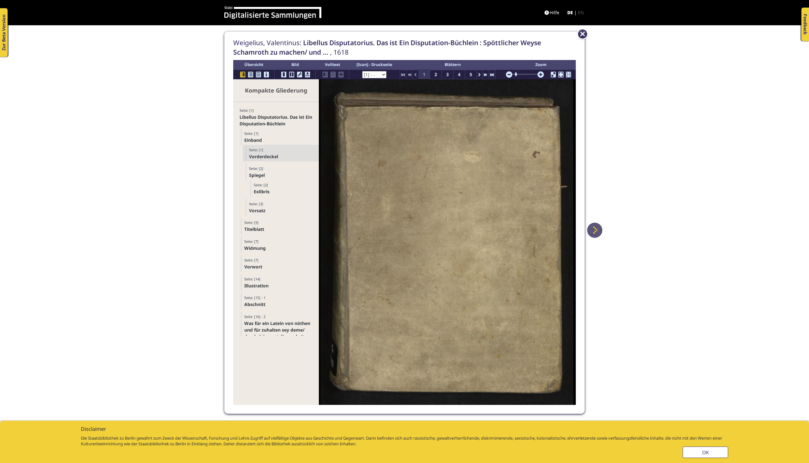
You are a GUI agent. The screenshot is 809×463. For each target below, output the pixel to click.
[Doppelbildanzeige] (291, 74)
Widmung (255, 248)
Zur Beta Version (4, 33)
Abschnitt (254, 304)
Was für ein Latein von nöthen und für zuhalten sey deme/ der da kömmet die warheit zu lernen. (277, 333)
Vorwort (253, 267)
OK (705, 452)
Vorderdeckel (263, 156)
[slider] (518, 74)
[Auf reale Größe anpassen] (568, 74)
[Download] (307, 74)
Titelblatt (254, 229)
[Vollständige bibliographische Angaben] (266, 74)
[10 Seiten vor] (485, 74)
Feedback (805, 24)
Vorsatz (257, 210)
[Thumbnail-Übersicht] (258, 74)
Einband (253, 140)
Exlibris (262, 192)
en (581, 12)
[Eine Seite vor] (594, 230)
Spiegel (257, 175)
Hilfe (554, 12)
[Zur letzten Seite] (492, 74)
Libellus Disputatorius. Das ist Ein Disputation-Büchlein (276, 120)
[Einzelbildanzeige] (283, 74)
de (570, 12)
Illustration (256, 286)
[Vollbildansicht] (553, 74)
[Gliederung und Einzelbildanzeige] (242, 74)
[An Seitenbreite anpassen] (560, 74)
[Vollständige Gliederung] (250, 74)
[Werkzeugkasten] (299, 74)
